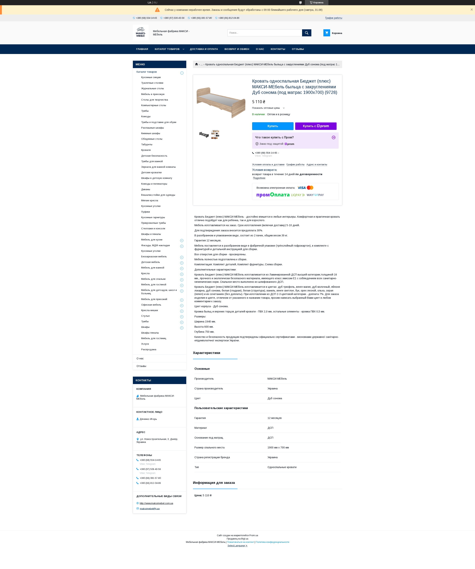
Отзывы (298, 49)
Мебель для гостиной (153, 284)
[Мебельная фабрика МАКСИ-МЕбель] (141, 39)
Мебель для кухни (151, 239)
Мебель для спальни (153, 279)
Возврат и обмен (237, 49)
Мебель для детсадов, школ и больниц (159, 292)
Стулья (145, 315)
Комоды (145, 116)
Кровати (146, 150)
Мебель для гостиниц (153, 338)
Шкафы (145, 327)
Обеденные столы (151, 138)
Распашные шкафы (152, 127)
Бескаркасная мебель (154, 256)
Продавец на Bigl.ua (237, 538)
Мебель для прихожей (154, 299)
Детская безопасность (154, 155)
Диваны (145, 189)
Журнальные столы (152, 88)
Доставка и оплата (204, 49)
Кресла (145, 273)
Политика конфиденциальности (272, 542)
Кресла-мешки (149, 310)
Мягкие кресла (149, 200)
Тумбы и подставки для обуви (158, 122)
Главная (142, 49)
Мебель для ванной (152, 267)
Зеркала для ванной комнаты (158, 166)
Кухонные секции (151, 77)
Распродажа (148, 349)
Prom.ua (253, 535)
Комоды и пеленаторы (154, 183)
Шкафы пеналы (150, 332)
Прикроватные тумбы (153, 223)
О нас (260, 49)
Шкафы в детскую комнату (156, 178)
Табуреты (146, 144)
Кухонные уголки (150, 206)
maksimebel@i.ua (150, 508)
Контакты (278, 49)
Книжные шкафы (150, 133)
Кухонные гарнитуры (153, 217)
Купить (273, 126)
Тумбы (145, 110)
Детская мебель (150, 262)
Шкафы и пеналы (151, 234)
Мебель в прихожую (153, 94)
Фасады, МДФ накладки (155, 245)
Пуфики (145, 211)
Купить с (309, 126)
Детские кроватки (151, 172)
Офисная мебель (151, 304)
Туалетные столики (152, 82)
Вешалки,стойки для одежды (158, 195)
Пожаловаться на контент (240, 542)
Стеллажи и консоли (153, 228)
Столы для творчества (154, 99)
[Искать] (306, 32)
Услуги (145, 343)
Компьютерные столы (153, 105)
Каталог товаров (167, 49)
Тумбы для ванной (152, 161)
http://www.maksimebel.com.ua (156, 503)
